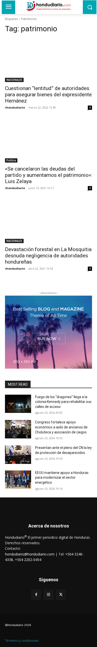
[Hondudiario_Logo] (48, 6)
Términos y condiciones (22, 640)
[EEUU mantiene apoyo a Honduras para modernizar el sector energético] (18, 479)
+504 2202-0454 (28, 559)
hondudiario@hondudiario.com (29, 554)
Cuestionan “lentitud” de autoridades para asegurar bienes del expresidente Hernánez (48, 94)
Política (11, 160)
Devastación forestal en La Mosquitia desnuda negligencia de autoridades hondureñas (48, 255)
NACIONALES (14, 80)
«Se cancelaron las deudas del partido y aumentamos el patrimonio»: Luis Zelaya (48, 175)
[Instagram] (48, 594)
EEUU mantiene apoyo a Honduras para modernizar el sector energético (62, 477)
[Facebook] (36, 594)
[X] (61, 594)
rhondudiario (15, 107)
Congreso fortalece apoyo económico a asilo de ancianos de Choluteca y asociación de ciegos (61, 427)
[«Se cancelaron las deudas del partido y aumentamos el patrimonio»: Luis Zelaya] (48, 141)
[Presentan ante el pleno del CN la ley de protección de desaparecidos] (18, 454)
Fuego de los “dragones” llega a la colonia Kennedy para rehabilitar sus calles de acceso (63, 402)
